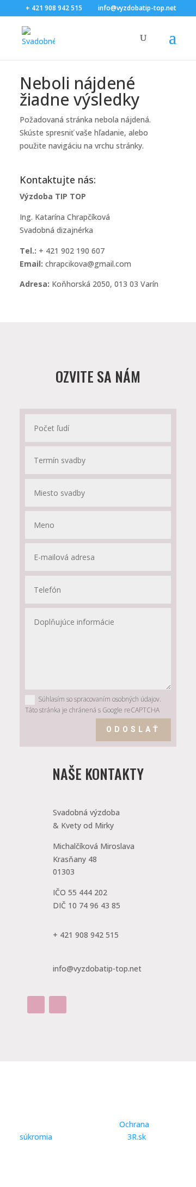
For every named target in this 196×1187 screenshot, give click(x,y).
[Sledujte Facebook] (36, 1004)
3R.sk (136, 1136)
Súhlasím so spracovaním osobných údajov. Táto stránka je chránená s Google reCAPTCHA (93, 704)
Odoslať (133, 729)
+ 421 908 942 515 (54, 8)
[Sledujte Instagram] (57, 1004)
